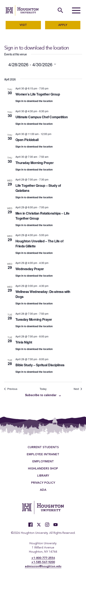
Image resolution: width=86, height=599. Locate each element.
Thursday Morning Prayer (34, 162)
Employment (43, 461)
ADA (43, 489)
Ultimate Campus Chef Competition (41, 116)
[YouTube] (55, 525)
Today (43, 388)
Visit (23, 25)
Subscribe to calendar (40, 395)
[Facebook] (30, 525)
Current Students (43, 447)
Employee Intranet (43, 454)
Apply (62, 25)
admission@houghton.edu (43, 566)
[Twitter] (39, 525)
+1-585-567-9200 (43, 562)
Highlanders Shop (43, 468)
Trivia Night (23, 342)
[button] (76, 10)
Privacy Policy (43, 482)
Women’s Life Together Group (37, 94)
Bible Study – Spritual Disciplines (39, 364)
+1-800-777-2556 (43, 558)
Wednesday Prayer (29, 268)
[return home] (22, 10)
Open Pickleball (27, 139)
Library (43, 475)
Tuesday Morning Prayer (33, 319)
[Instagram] (47, 525)
